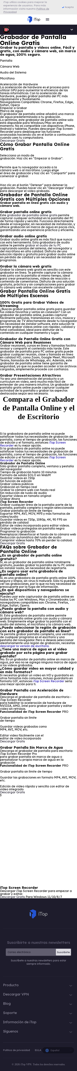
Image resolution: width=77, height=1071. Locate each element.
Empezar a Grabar (13, 107)
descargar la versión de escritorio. (24, 646)
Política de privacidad (17, 1050)
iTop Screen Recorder (48, 681)
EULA (38, 1050)
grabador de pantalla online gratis (32, 215)
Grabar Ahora (10, 498)
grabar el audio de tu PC (43, 245)
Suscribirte (63, 952)
